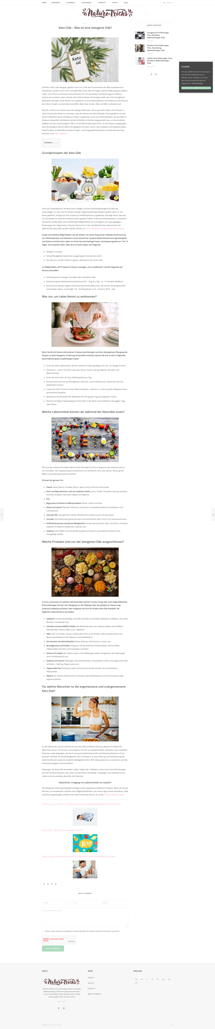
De (142, 979)
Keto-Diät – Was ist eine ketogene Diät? (62, 830)
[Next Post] (213, 514)
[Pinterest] (31, 54)
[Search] (164, 2)
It (147, 979)
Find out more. (197, 83)
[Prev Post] (2, 514)
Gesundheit (151, 66)
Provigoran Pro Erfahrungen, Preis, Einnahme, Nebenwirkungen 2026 (158, 35)
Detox (114, 3)
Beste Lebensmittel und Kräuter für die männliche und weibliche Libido (78, 856)
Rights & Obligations (94, 994)
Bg (163, 979)
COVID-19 (91, 978)
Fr (152, 979)
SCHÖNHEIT (70, 3)
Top (171, 1025)
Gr (136, 983)
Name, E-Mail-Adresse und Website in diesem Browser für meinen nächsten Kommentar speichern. (82, 931)
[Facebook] (31, 43)
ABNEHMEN (55, 3)
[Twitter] (31, 48)
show (55, 143)
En (136, 979)
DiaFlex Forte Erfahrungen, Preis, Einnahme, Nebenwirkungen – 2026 (159, 60)
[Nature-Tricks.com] (107, 12)
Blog (126, 3)
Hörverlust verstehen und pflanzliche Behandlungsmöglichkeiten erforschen (81, 804)
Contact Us (91, 988)
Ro (169, 979)
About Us (91, 983)
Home (44, 3)
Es (158, 979)
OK (196, 88)
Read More (62, 1001)
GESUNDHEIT (86, 3)
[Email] (31, 60)
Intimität (102, 3)
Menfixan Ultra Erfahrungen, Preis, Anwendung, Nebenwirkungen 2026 (158, 47)
